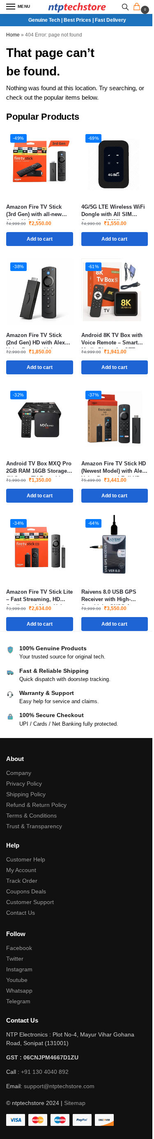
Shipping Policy (26, 794)
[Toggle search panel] (125, 7)
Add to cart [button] (40, 239)
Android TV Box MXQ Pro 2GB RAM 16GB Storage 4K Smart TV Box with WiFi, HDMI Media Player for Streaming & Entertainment (38, 467)
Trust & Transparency (34, 826)
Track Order (21, 880)
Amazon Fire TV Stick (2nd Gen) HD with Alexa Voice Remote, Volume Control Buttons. (37, 339)
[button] (138, 7)
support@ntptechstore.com (59, 1086)
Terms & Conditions (31, 815)
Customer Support (30, 902)
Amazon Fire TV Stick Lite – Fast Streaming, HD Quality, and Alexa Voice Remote (39, 596)
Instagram (19, 969)
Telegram (18, 1001)
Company (18, 773)
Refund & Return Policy (36, 805)
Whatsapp (19, 990)
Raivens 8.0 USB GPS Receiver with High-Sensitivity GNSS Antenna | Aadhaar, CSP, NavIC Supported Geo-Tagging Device (114, 596)
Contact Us (20, 912)
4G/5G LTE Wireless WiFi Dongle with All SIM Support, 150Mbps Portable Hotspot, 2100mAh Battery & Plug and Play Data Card (113, 211)
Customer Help (25, 859)
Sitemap (74, 1103)
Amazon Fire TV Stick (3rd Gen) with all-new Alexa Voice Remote (34, 211)
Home (13, 35)
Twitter (14, 958)
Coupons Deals (27, 891)
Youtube (17, 980)
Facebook (19, 948)
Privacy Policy (24, 783)
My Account (21, 870)
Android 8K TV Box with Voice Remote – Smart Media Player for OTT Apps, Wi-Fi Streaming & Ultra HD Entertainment (112, 339)
